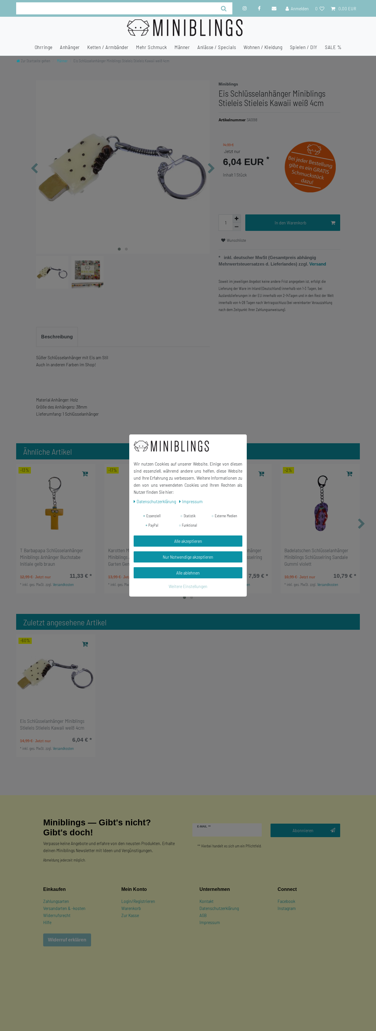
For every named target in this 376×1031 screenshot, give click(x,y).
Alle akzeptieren (188, 541)
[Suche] (224, 8)
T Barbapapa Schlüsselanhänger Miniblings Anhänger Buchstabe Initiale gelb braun (51, 557)
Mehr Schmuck (151, 47)
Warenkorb (131, 908)
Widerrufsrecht (56, 915)
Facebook (286, 901)
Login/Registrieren (138, 901)
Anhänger (70, 47)
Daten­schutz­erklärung (157, 501)
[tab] (57, 337)
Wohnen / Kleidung (263, 47)
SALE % (333, 47)
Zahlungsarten (56, 901)
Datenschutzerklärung (219, 908)
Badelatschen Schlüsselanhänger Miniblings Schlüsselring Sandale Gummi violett (316, 557)
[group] (55, 503)
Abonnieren (303, 830)
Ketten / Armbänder (108, 47)
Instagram (287, 908)
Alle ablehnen (188, 572)
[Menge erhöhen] (237, 218)
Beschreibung (57, 336)
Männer (182, 47)
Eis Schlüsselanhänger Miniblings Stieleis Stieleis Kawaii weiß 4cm (52, 724)
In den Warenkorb (290, 222)
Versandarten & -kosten (64, 908)
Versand (317, 263)
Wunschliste (236, 240)
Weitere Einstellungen (188, 586)
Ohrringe (44, 47)
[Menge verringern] (237, 227)
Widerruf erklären (67, 939)
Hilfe (47, 922)
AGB (203, 915)
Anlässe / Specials (216, 47)
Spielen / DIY (304, 47)
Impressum (209, 922)
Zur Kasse (130, 915)
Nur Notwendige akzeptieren (188, 557)
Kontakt (206, 901)
